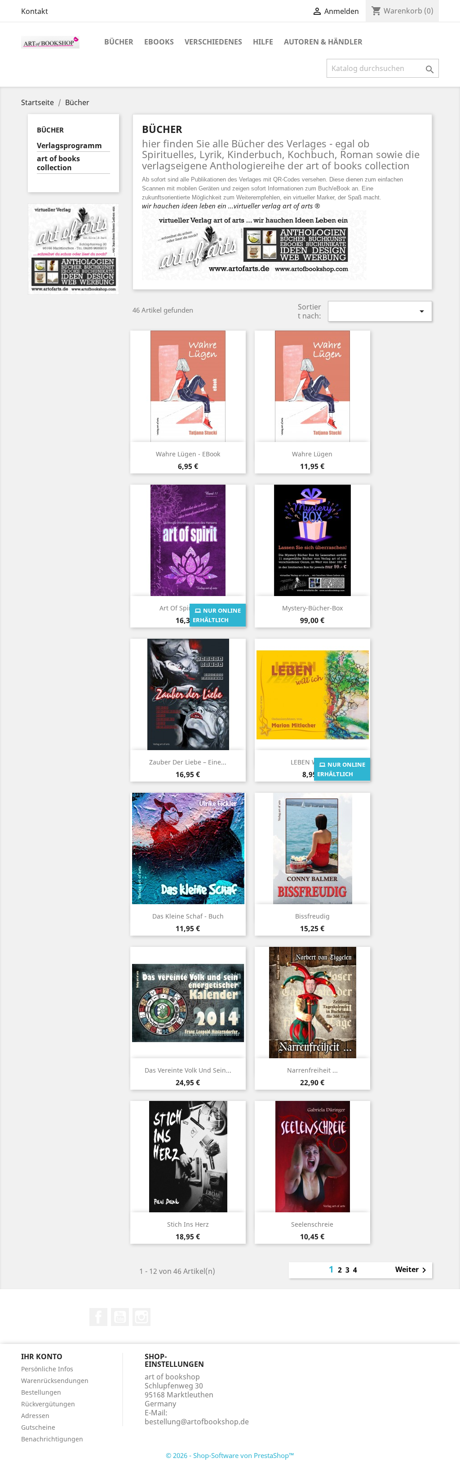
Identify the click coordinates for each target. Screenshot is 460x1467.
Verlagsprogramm (69, 145)
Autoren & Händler (323, 42)
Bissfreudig (312, 916)
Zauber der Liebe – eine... (187, 762)
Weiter (412, 1270)
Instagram (141, 1317)
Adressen (35, 1415)
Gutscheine (38, 1427)
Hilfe (263, 42)
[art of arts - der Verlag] (73, 248)
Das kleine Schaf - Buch (188, 916)
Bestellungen (41, 1392)
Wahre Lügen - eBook (188, 454)
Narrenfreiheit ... (312, 1070)
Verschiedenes (213, 42)
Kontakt (34, 11)
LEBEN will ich (312, 762)
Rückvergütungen (48, 1404)
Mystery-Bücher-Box (312, 608)
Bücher (118, 42)
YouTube (120, 1317)
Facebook (98, 1317)
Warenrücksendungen (54, 1380)
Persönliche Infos (47, 1369)
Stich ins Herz (188, 1224)
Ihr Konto (41, 1356)
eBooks (159, 42)
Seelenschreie (312, 1224)
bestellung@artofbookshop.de (197, 1422)
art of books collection (58, 163)
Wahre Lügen (312, 454)
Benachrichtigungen (52, 1439)
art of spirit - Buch (188, 608)
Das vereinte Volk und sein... (188, 1070)
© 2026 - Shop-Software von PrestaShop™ (230, 1455)
